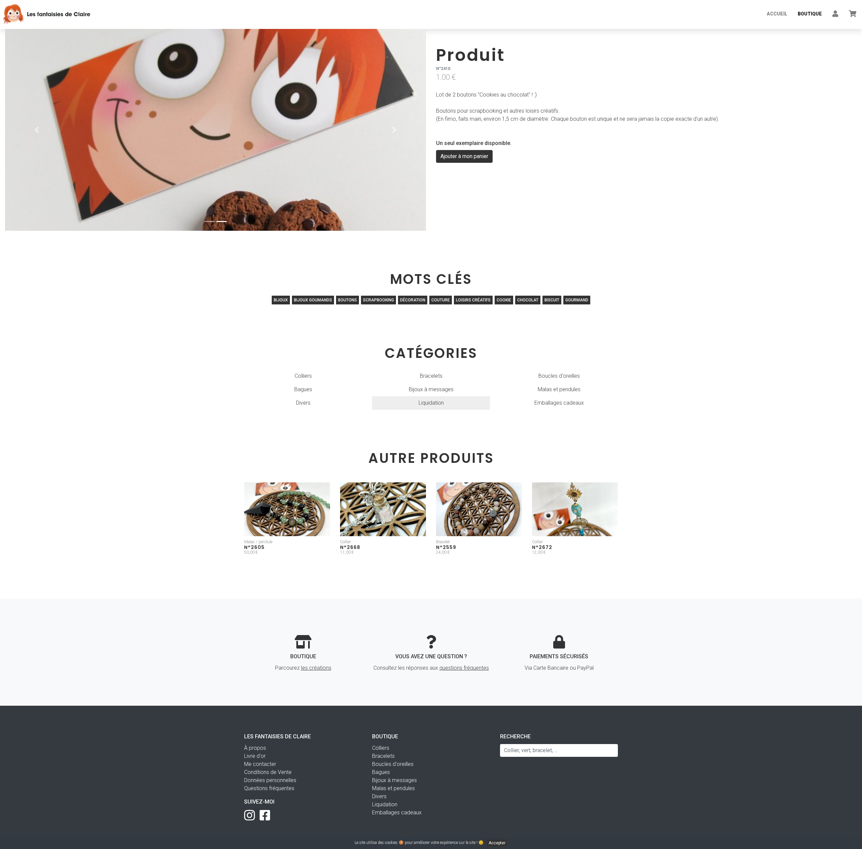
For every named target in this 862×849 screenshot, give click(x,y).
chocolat (527, 300)
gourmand (576, 300)
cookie (504, 300)
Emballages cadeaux (559, 403)
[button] (36, 130)
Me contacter (260, 764)
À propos (255, 748)
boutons (347, 300)
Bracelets (431, 376)
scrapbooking (378, 300)
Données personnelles (270, 780)
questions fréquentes (464, 668)
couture (440, 300)
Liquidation (431, 403)
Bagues (303, 389)
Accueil (777, 13)
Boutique (810, 13)
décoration (412, 300)
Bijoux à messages (431, 389)
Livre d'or (255, 756)
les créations (316, 668)
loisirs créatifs (473, 300)
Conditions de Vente (268, 772)
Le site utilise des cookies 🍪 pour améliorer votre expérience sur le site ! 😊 (430, 842)
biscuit (551, 300)
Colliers (303, 376)
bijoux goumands (313, 300)
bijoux (281, 300)
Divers (303, 403)
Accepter (497, 843)
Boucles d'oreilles (559, 376)
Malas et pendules (559, 389)
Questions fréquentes (269, 788)
